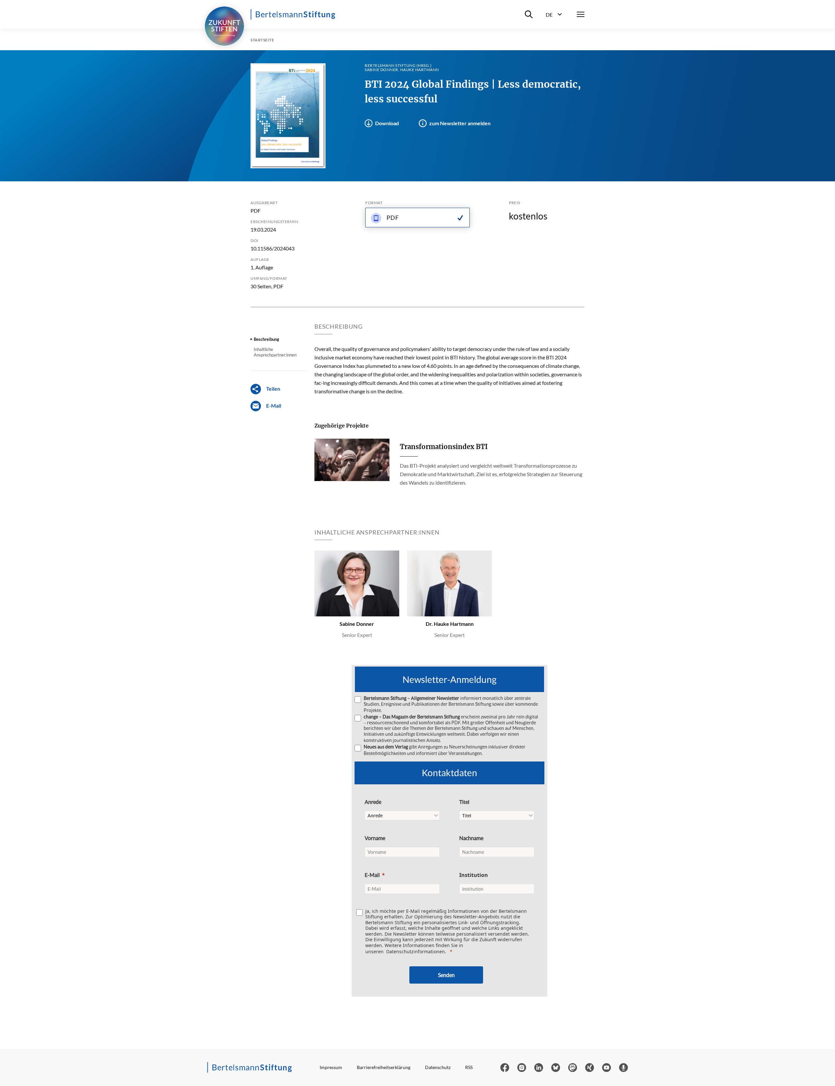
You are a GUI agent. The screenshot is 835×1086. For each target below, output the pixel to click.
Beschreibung (266, 339)
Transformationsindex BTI (444, 447)
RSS (469, 1067)
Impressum (331, 1067)
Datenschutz (437, 1067)
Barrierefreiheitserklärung (383, 1067)
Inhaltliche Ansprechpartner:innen (275, 352)
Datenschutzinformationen (415, 951)
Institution (473, 875)
